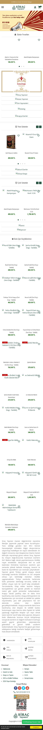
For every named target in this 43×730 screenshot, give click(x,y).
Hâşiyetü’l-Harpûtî (11, 492)
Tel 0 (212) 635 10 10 (21, 692)
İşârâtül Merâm (31, 362)
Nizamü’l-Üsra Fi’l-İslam (11, 153)
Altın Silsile (31, 153)
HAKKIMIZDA (11, 640)
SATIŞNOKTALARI (31, 640)
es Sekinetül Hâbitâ (31, 395)
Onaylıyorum (36, 727)
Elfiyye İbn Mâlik (11, 460)
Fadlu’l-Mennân (31, 460)
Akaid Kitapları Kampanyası (14, 57)
